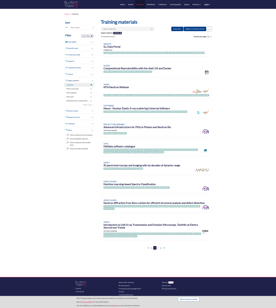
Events (130, 4)
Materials (140, 4)
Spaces (186, 4)
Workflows (151, 4)
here (116, 305)
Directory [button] (196, 4)
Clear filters (86, 36)
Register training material (195, 29)
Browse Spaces (124, 285)
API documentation (169, 289)
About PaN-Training (126, 282)
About (122, 4)
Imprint (78, 288)
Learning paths (175, 4)
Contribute (80, 291)
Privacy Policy (87, 302)
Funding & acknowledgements (130, 289)
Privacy (121, 292)
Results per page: (200, 36)
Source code (166, 285)
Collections (162, 4)
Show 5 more (87, 105)
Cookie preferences (126, 295)
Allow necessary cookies (189, 299)
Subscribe (177, 29)
